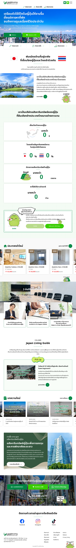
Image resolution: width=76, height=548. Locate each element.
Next (74, 262)
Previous (2, 262)
